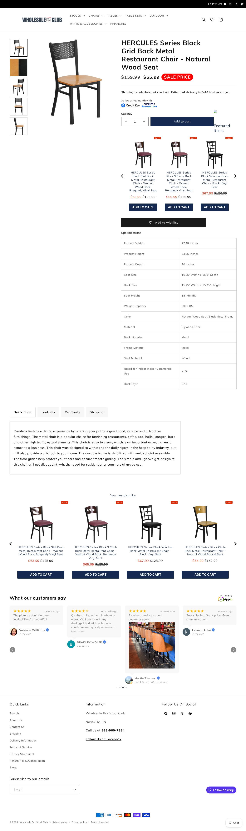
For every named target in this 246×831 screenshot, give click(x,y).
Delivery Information (23, 740)
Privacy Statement (22, 754)
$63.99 (136, 197)
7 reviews (25, 633)
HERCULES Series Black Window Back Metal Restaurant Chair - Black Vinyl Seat (214, 179)
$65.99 (171, 197)
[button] (77, 16)
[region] (178, 176)
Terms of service (100, 822)
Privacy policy (79, 822)
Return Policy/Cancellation (27, 760)
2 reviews (83, 646)
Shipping (15, 733)
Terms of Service (21, 747)
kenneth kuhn (201, 630)
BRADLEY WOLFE (89, 642)
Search (14, 713)
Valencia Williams (32, 630)
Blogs (13, 767)
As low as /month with (136, 100)
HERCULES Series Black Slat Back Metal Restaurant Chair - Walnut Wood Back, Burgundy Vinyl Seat (143, 181)
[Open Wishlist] (212, 19)
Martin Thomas (145, 678)
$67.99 (207, 193)
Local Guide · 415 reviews (151, 682)
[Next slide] (235, 176)
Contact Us (17, 727)
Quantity (126, 113)
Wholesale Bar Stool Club (34, 822)
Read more (77, 631)
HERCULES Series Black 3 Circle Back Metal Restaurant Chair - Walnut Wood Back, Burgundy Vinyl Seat (178, 181)
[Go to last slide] (122, 176)
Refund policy (60, 822)
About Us (16, 720)
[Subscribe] (74, 789)
